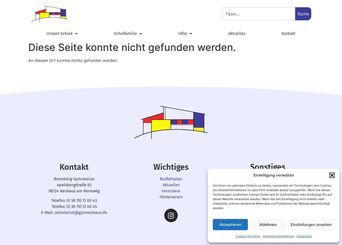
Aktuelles (236, 33)
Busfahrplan (171, 179)
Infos (182, 33)
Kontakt (288, 33)
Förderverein (171, 197)
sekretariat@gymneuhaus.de (81, 212)
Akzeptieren (230, 224)
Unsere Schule (60, 33)
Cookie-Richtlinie (248, 236)
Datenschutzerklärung (278, 236)
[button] (331, 175)
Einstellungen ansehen (311, 224)
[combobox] (258, 13)
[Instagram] (171, 215)
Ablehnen (268, 224)
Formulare (171, 191)
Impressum (304, 236)
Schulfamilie (125, 33)
